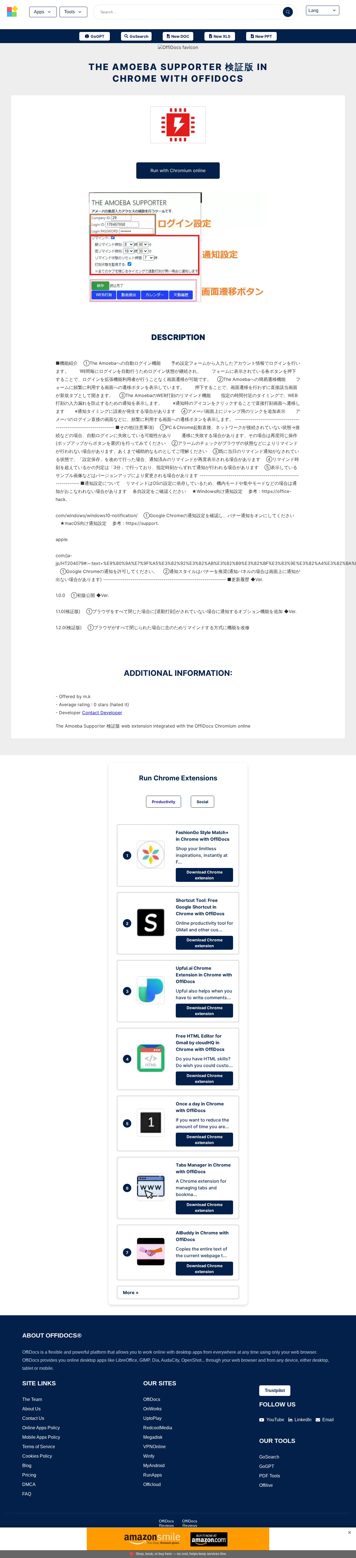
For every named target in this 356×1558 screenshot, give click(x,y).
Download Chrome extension (204, 875)
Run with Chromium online (178, 170)
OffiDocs (151, 1399)
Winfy (148, 1456)
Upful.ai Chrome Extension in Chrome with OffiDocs (204, 974)
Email (328, 1419)
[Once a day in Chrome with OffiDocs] (152, 1135)
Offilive (266, 1485)
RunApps (152, 1475)
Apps (39, 11)
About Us (31, 1408)
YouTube (275, 1419)
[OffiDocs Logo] (12, 12)
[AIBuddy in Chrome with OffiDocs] (152, 1264)
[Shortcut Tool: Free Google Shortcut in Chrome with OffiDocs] (152, 934)
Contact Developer (102, 712)
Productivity (163, 801)
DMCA (29, 1484)
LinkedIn (303, 1419)
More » (131, 1292)
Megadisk (152, 1437)
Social (202, 801)
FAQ (26, 1494)
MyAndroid (154, 1465)
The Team (32, 1399)
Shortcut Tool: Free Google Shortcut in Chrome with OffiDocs (200, 906)
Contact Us (33, 1418)
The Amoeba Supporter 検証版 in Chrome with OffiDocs (178, 72)
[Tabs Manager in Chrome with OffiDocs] (152, 1199)
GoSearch (269, 1457)
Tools (69, 11)
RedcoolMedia (157, 1427)
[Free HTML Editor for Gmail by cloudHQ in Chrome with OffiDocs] (152, 1070)
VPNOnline (154, 1446)
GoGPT (266, 1466)
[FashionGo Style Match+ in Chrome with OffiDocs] (152, 867)
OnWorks (152, 1408)
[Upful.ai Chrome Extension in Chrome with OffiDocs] (152, 1002)
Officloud (152, 1484)
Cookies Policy (37, 1456)
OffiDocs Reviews (166, 1523)
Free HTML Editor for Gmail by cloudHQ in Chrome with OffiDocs (200, 1042)
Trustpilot (275, 1390)
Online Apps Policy (41, 1427)
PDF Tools (269, 1475)
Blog (26, 1465)
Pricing (29, 1475)
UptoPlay (152, 1418)
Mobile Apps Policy (41, 1437)
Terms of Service (38, 1446)
